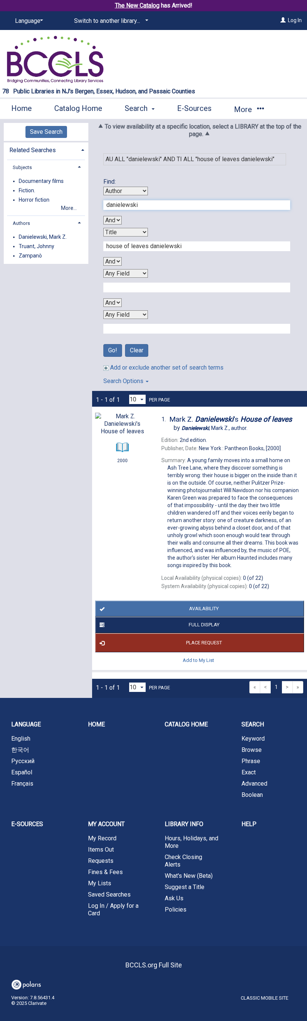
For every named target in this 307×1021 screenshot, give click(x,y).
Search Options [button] (124, 381)
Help (248, 824)
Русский (22, 761)
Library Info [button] (184, 824)
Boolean (252, 794)
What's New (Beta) (189, 875)
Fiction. (27, 190)
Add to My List (198, 660)
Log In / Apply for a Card (113, 909)
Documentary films (41, 181)
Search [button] (137, 108)
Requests (100, 860)
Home (21, 108)
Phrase (250, 761)
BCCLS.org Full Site (153, 965)
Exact (248, 772)
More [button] (244, 109)
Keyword (253, 738)
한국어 (20, 749)
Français (22, 783)
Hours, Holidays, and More (191, 842)
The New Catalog (137, 5)
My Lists (99, 883)
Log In (295, 20)
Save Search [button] (46, 131)
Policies (175, 909)
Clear (136, 350)
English (20, 738)
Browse (251, 749)
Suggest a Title (184, 887)
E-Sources (194, 108)
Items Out (101, 849)
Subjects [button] (22, 167)
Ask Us (174, 898)
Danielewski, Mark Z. (43, 237)
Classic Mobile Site (264, 998)
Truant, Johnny (36, 246)
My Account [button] (106, 824)
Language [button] (26, 724)
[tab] (46, 149)
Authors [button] (21, 223)
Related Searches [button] (32, 150)
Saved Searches (109, 894)
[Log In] (283, 20)
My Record (102, 838)
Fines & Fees (105, 872)
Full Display (204, 624)
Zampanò (30, 256)
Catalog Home (78, 108)
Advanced (254, 783)
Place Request (204, 642)
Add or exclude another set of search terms (166, 367)
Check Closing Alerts (183, 860)
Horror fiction (34, 200)
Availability (204, 608)
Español (21, 772)
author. (214, 428)
